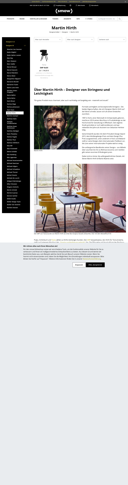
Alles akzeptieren (95, 265)
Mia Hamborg (11, 154)
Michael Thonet (12, 172)
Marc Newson (11, 61)
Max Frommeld (12, 149)
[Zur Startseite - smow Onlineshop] (64, 11)
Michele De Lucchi (13, 178)
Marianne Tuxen (12, 85)
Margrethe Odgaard (13, 79)
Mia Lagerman (12, 157)
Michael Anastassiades (14, 160)
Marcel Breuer (12, 67)
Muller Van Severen (13, 205)
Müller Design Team (13, 202)
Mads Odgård (11, 52)
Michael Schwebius (13, 169)
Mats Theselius (12, 134)
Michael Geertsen (13, 163)
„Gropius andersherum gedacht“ (72, 242)
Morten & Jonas (12, 193)
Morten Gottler (12, 196)
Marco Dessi (11, 76)
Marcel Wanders (12, 73)
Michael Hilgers (12, 166)
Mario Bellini (11, 95)
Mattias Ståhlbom (13, 143)
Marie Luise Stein (13, 88)
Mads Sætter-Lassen (14, 55)
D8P (88, 240)
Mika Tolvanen (12, 184)
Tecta (54, 240)
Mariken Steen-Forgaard (12, 91)
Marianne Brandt (13, 82)
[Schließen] (125, 1)
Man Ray (10, 58)
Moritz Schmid (12, 190)
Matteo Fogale (12, 137)
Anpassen (79, 265)
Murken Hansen (12, 208)
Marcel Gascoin (12, 70)
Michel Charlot (12, 175)
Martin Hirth (11, 113)
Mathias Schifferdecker (12, 122)
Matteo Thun (11, 140)
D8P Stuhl (44, 67)
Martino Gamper (12, 116)
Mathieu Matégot (13, 131)
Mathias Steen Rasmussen (12, 127)
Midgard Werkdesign (14, 181)
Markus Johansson (13, 107)
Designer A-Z (10, 42)
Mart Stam (10, 110)
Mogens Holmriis (13, 187)
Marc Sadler (11, 64)
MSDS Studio (11, 199)
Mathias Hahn (12, 119)
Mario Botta (11, 98)
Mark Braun (11, 101)
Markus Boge (11, 104)
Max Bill (9, 146)
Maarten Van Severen (14, 49)
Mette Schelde (12, 151)
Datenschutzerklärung (92, 259)
